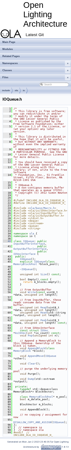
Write (32, 292)
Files (35, 77)
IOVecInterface (24, 253)
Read (43, 307)
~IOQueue (26, 269)
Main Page (8, 42)
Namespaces (35, 63)
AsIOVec (20, 333)
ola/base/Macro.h (42, 208)
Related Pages (11, 56)
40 (7, 241)
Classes (35, 70)
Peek (43, 320)
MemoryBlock (22, 350)
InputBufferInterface (29, 243)
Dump (31, 378)
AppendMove (36, 355)
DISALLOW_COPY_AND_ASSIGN (32, 422)
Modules (7, 49)
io (24, 90)
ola (16, 90)
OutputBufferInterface (30, 248)
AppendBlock (36, 348)
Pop (30, 335)
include (6, 90)
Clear (32, 363)
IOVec (44, 330)
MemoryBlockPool (25, 264)
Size (43, 274)
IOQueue (28, 241)
